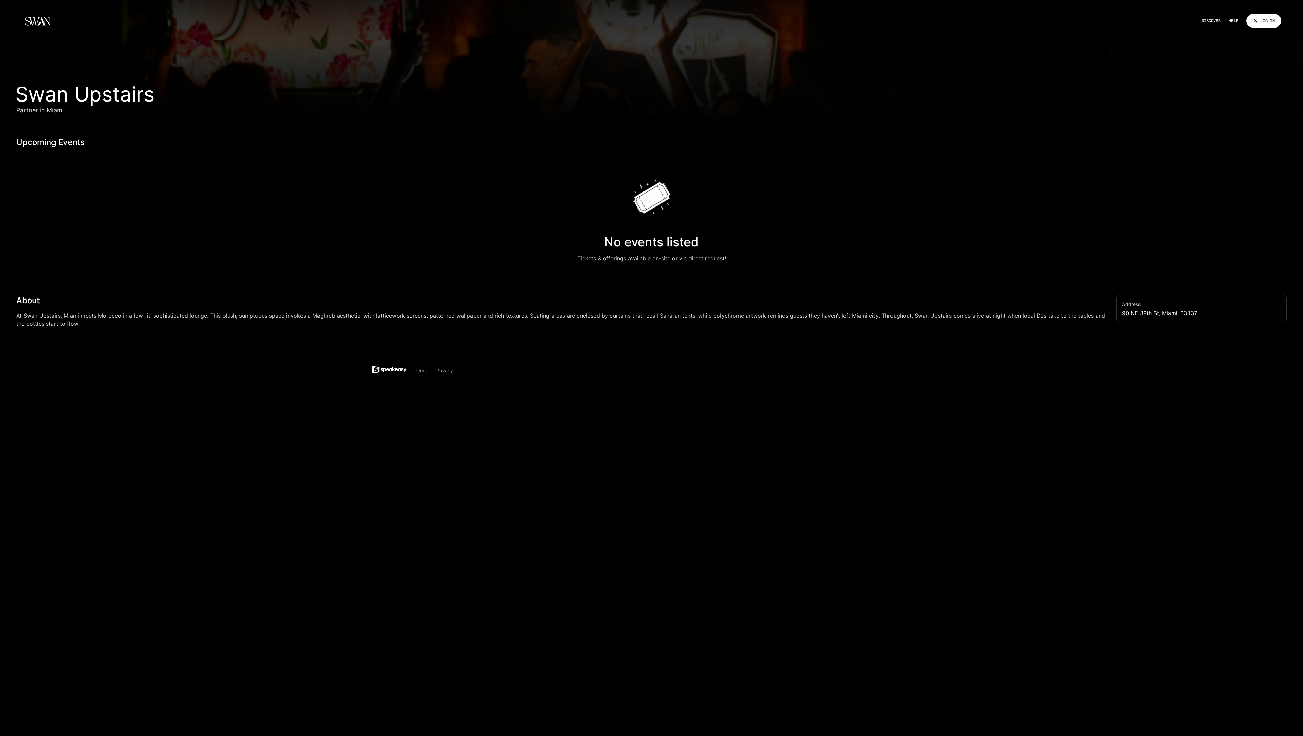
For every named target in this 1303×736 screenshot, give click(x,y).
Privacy (444, 370)
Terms (421, 370)
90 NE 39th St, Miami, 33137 (1159, 313)
